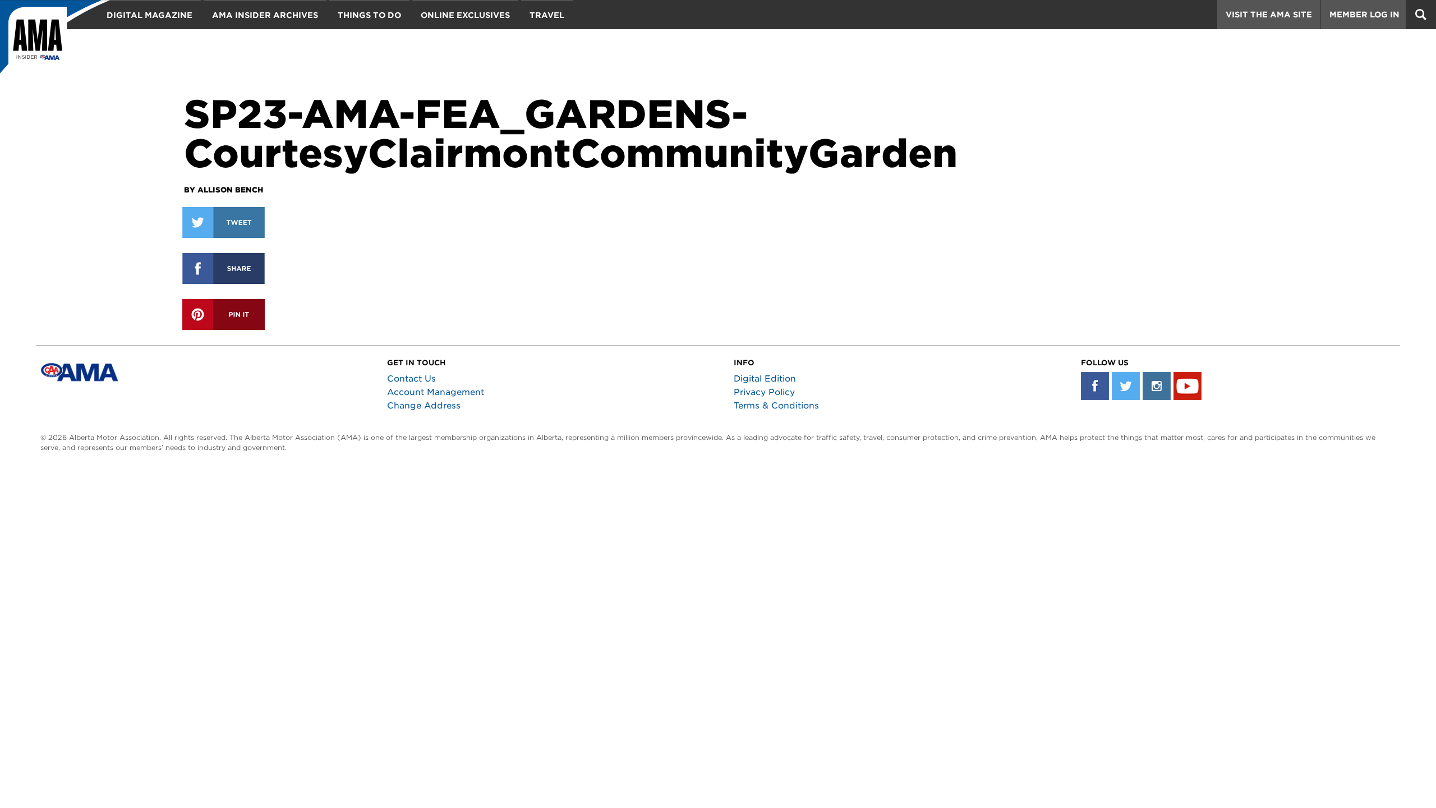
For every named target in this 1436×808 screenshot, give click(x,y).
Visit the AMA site (1269, 14)
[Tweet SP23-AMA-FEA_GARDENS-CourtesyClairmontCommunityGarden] (223, 222)
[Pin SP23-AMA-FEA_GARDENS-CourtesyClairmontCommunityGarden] (223, 314)
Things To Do (369, 15)
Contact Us (411, 379)
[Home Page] (55, 42)
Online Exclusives (465, 15)
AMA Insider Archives (265, 15)
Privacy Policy (764, 392)
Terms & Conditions (776, 406)
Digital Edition (765, 379)
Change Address (424, 406)
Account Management (435, 392)
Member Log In (1364, 14)
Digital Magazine (149, 15)
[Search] (1421, 14)
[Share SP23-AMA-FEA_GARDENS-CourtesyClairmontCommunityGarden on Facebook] (223, 268)
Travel (547, 15)
